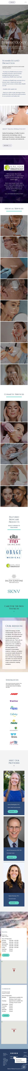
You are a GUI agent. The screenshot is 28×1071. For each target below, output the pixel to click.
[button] (25, 2)
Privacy (25, 1052)
